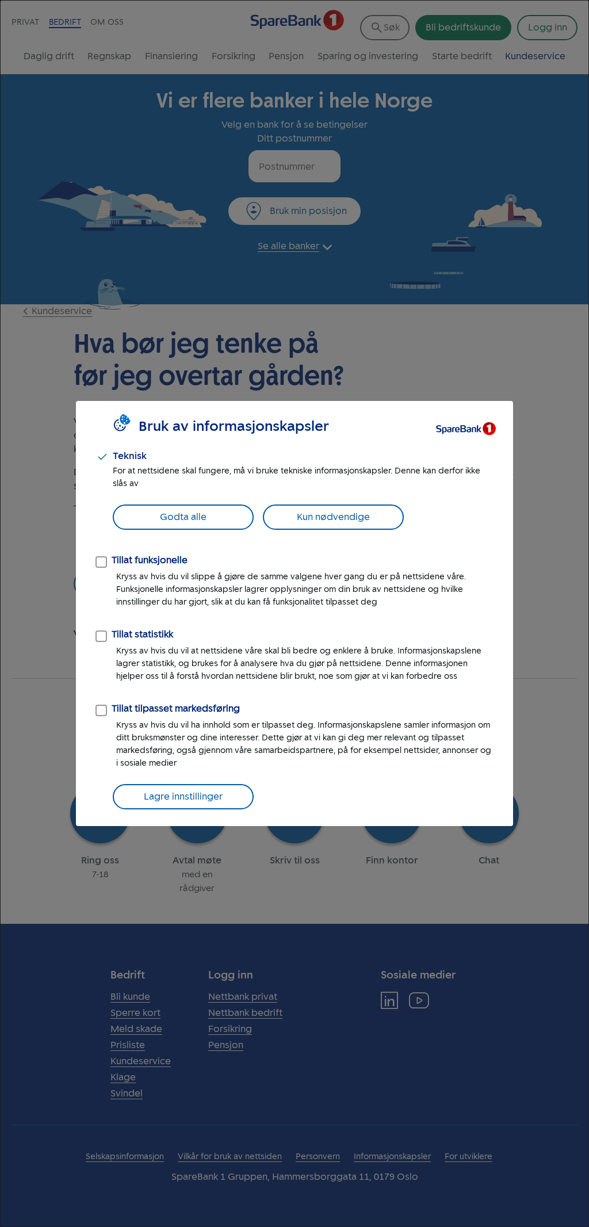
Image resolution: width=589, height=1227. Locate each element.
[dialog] (294, 613)
